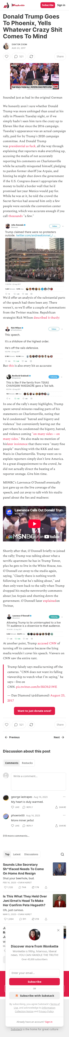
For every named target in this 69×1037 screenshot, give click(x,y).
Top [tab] (7, 854)
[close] (58, 930)
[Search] (62, 854)
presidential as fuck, (22, 146)
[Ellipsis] (64, 797)
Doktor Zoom (19, 44)
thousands (15, 216)
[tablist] (19, 763)
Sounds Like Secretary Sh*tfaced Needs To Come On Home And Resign (23, 869)
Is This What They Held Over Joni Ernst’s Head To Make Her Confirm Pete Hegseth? (25, 900)
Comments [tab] (11, 763)
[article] (34, 876)
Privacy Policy (46, 1011)
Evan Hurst (25, 882)
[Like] (6, 56)
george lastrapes (21, 797)
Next (57, 737)
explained (49, 600)
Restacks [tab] (27, 763)
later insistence (17, 444)
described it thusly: (47, 317)
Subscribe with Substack (37, 995)
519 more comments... (16, 835)
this (11, 365)
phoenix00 (18, 815)
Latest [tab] (17, 854)
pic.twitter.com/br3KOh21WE (36, 686)
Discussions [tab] (31, 854)
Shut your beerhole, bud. (18, 878)
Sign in (61, 5)
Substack (16, 1029)
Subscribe (48, 5)
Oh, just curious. (13, 910)
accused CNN (47, 643)
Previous (14, 737)
